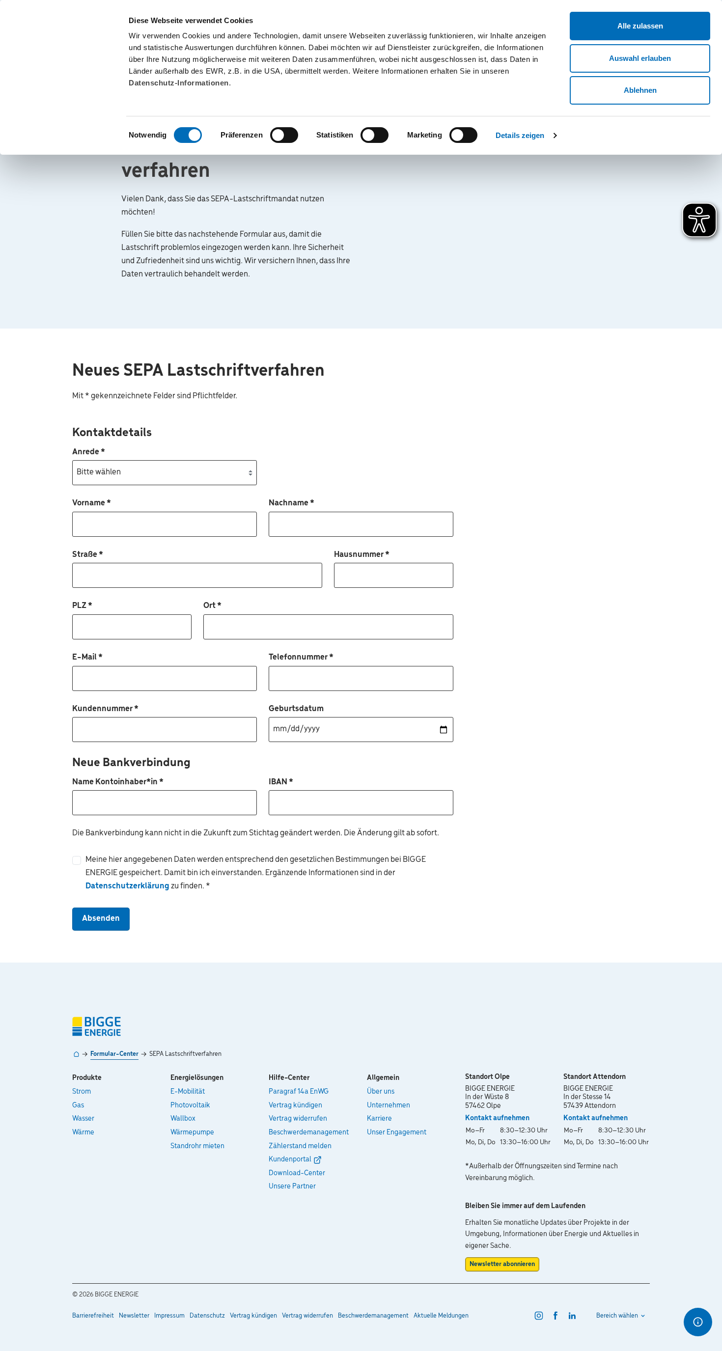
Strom (81, 1092)
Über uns (380, 1092)
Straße (87, 555)
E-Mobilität (187, 1092)
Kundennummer (105, 709)
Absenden (101, 918)
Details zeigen (520, 135)
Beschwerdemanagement (309, 1132)
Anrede (88, 452)
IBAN (281, 782)
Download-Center (297, 1173)
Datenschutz (207, 1316)
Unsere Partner (292, 1186)
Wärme (83, 1132)
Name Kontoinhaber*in (118, 782)
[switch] (284, 135)
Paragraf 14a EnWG (299, 1092)
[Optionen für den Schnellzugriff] (698, 1322)
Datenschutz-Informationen (179, 83)
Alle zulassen (640, 26)
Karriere (379, 1119)
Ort (212, 606)
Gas (78, 1105)
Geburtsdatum (296, 709)
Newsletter (134, 1316)
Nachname (291, 503)
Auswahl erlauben (640, 58)
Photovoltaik (190, 1105)
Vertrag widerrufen (298, 1119)
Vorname (91, 503)
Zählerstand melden (300, 1146)
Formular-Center (114, 1054)
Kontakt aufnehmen (497, 1118)
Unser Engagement (396, 1132)
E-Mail (87, 657)
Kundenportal (290, 1159)
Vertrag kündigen (295, 1105)
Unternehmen (388, 1105)
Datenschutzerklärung (128, 886)
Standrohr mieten (197, 1146)
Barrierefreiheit (93, 1316)
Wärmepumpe (192, 1132)
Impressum (169, 1316)
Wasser (83, 1119)
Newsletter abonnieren (502, 1264)
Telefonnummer (301, 657)
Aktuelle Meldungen (441, 1316)
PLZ (82, 606)
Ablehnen (640, 90)
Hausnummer (361, 555)
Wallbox (182, 1119)
